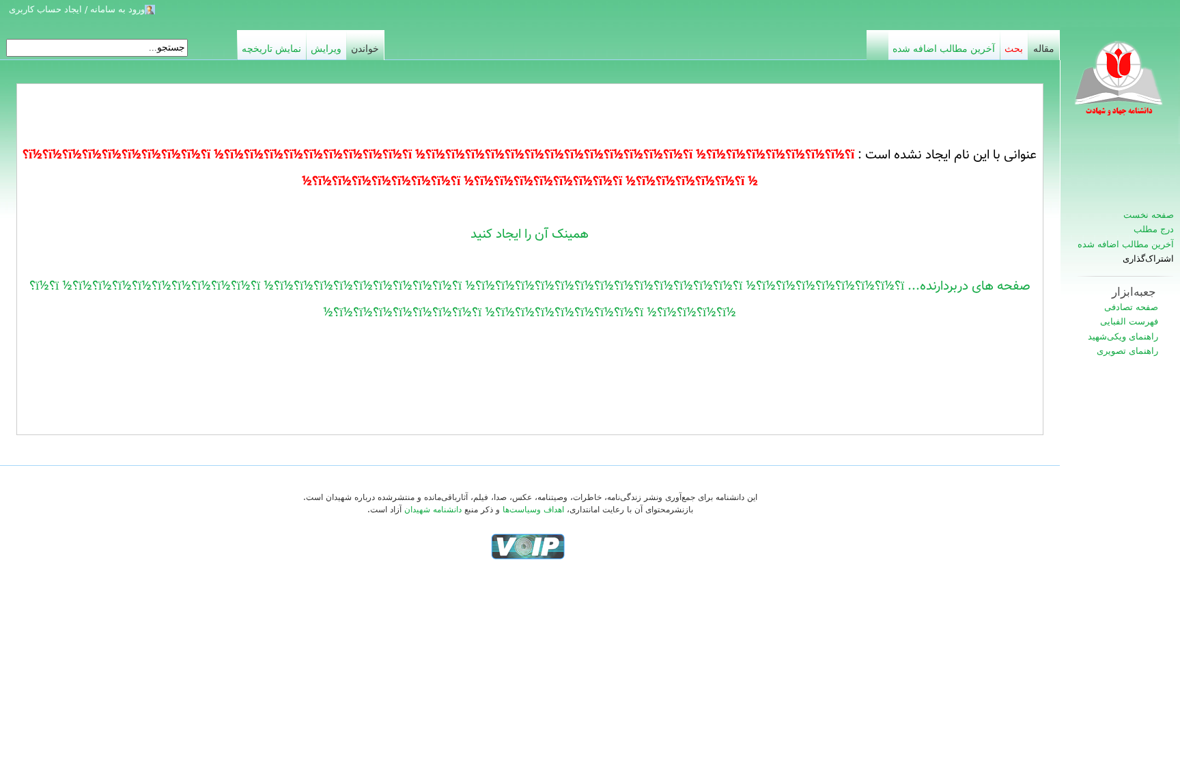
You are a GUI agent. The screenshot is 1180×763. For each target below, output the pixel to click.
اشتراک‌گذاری (1148, 259)
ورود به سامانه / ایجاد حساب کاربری (77, 9)
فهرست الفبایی (1129, 321)
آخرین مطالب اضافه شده (1126, 244)
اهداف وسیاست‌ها (533, 509)
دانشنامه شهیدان (433, 509)
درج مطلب (1154, 229)
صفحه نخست (1148, 215)
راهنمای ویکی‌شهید (1123, 336)
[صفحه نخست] (1120, 85)
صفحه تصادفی (1131, 307)
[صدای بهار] (527, 546)
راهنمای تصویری (1127, 351)
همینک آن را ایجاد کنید (529, 234)
